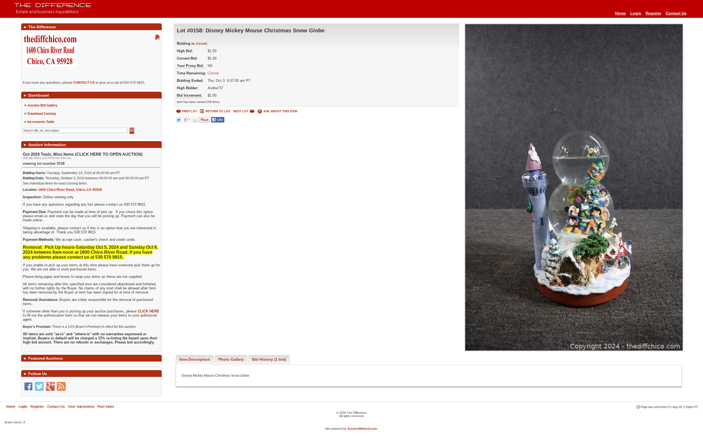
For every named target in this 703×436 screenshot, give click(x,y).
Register (653, 13)
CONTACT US (84, 83)
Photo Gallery (231, 359)
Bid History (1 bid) (269, 359)
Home (620, 13)
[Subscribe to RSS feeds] (61, 386)
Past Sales (105, 407)
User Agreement (81, 407)
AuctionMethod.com (362, 428)
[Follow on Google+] (50, 386)
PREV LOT (189, 111)
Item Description (194, 359)
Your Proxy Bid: (190, 66)
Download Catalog (41, 114)
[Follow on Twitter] (39, 386)
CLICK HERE (148, 311)
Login (635, 13)
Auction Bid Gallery (42, 105)
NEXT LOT (241, 111)
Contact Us (676, 13)
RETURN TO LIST (218, 111)
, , (70, 190)
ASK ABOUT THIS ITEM (280, 111)
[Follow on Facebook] (28, 386)
